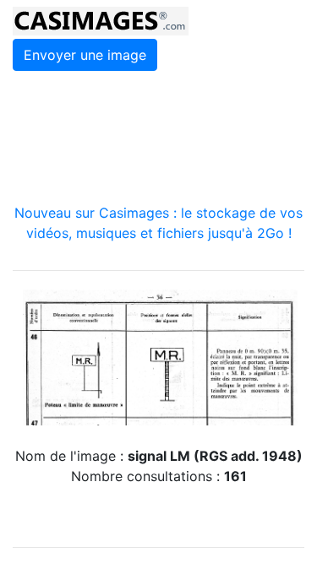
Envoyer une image (85, 54)
